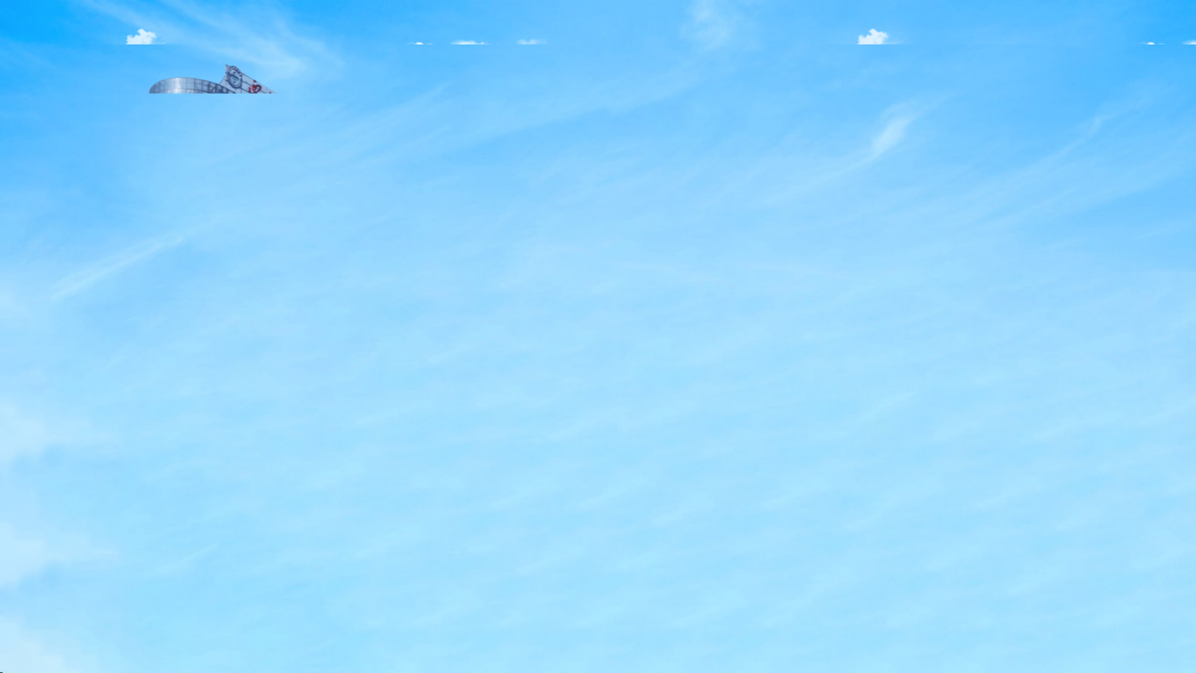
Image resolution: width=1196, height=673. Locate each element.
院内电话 (347, 393)
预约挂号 (238, 393)
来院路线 (456, 393)
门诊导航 (565, 393)
